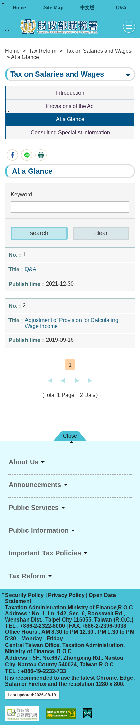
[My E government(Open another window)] (87, 713)
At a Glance (70, 119)
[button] (39, 233)
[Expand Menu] (129, 27)
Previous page (62, 380)
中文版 (87, 7)
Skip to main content (25, 4)
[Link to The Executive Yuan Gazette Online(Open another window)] (22, 713)
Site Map (53, 7)
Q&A (121, 7)
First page (50, 380)
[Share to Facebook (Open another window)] (12, 155)
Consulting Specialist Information (70, 132)
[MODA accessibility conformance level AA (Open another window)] (61, 713)
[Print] (41, 155)
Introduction (70, 93)
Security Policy (24, 595)
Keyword (21, 194)
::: (4, 4)
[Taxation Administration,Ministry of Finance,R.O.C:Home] (64, 26)
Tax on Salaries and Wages (99, 51)
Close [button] (70, 436)
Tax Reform (42, 51)
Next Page (77, 380)
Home (19, 7)
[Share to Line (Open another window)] (26, 155)
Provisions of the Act (70, 106)
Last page (90, 380)
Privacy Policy (66, 595)
